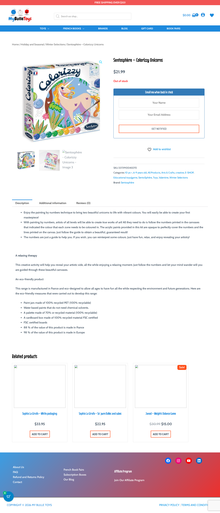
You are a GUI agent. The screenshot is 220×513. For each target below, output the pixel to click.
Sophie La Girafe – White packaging (39, 413)
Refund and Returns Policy (28, 477)
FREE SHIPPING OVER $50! (110, 2)
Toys (155, 177)
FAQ (15, 472)
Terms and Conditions (197, 505)
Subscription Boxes (75, 474)
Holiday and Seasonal (32, 44)
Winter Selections (55, 44)
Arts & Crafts (168, 172)
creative (180, 172)
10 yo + (128, 172)
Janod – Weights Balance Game (161, 413)
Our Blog (69, 479)
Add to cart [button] (40, 434)
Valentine (163, 177)
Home (15, 44)
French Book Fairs (74, 469)
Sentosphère (127, 182)
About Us (18, 467)
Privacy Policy (169, 505)
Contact (17, 482)
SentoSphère (145, 177)
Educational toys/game (125, 177)
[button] (47, 28)
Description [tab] (22, 203)
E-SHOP (189, 172)
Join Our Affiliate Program (129, 480)
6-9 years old (140, 172)
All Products (154, 172)
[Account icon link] (203, 15)
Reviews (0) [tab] (83, 203)
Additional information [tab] (52, 203)
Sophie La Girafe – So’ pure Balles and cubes (100, 413)
